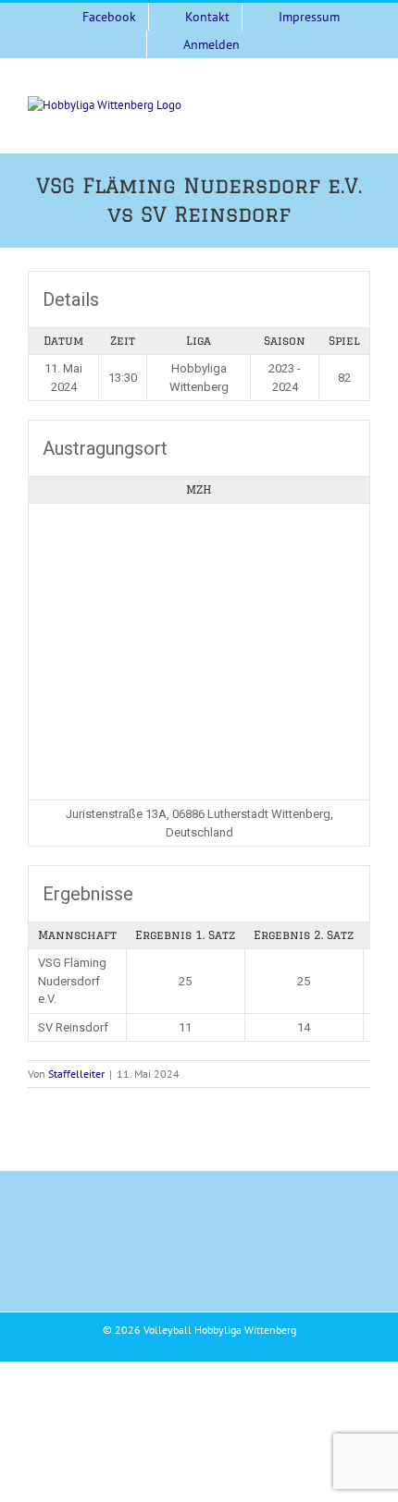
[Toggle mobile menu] (362, 106)
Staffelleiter (76, 1074)
